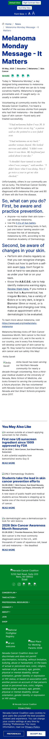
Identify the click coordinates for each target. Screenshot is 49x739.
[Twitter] (23, 75)
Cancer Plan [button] (8, 592)
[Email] (28, 75)
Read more (8, 463)
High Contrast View (31, 3)
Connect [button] (6, 607)
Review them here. (18, 288)
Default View (14, 3)
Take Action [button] (8, 597)
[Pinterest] (18, 75)
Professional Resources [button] (15, 602)
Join (4, 617)
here (22, 267)
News (18, 24)
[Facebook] (13, 75)
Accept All (36, 734)
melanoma (33, 68)
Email (24, 579)
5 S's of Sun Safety (26, 223)
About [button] (5, 612)
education (21, 68)
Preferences (14, 734)
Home (8, 24)
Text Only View (24, 8)
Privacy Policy (32, 727)
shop (4, 622)
